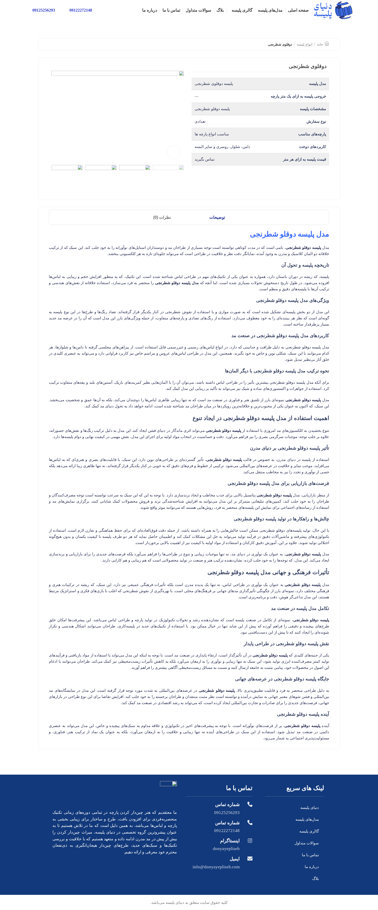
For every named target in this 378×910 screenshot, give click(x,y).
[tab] (217, 217)
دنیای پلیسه (309, 808)
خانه (319, 44)
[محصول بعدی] (51, 44)
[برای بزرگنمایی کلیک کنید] (173, 152)
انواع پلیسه (304, 44)
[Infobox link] (219, 808)
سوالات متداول (306, 843)
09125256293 (43, 10)
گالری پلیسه (309, 831)
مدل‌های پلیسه (307, 819)
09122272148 (80, 10)
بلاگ (315, 879)
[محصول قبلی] (61, 44)
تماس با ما (310, 855)
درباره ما (312, 867)
